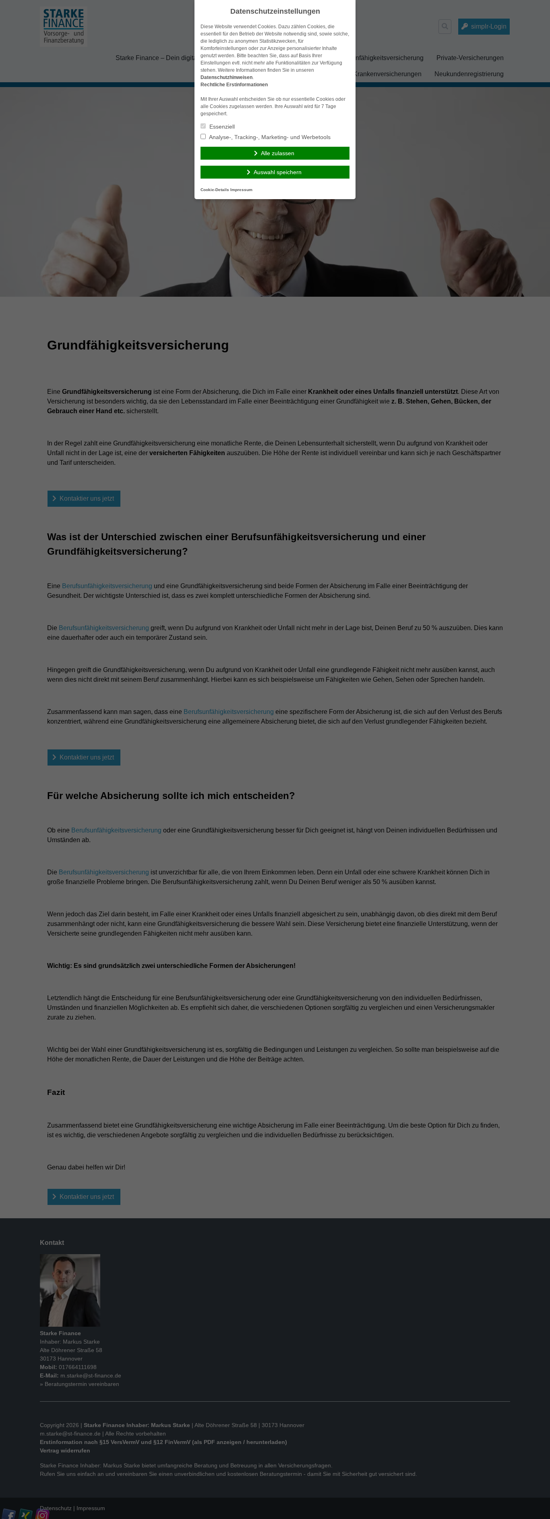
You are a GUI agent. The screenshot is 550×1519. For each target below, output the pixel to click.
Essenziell (221, 126)
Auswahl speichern (278, 172)
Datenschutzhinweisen (226, 77)
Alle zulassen (277, 153)
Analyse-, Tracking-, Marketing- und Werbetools (269, 137)
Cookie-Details (215, 189)
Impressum (241, 189)
